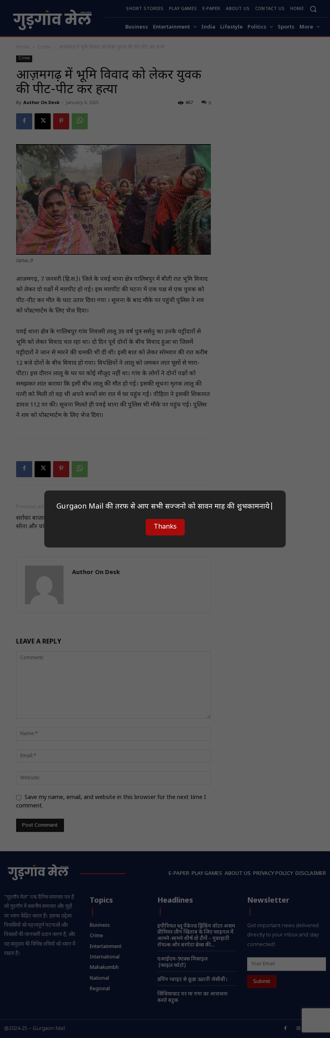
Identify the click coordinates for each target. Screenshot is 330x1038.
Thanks (165, 527)
